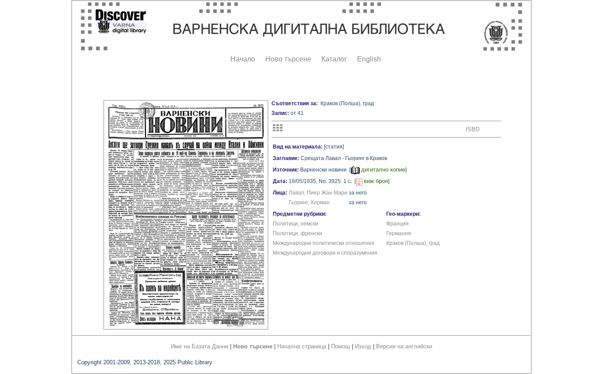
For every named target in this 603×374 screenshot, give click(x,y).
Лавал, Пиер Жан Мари (318, 193)
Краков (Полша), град (413, 243)
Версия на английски (404, 346)
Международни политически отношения (323, 243)
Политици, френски (297, 233)
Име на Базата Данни (199, 346)
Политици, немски (295, 224)
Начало (242, 59)
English (369, 59)
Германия (398, 233)
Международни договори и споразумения (325, 253)
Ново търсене (288, 59)
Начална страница (301, 346)
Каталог (334, 59)
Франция (397, 224)
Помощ (340, 346)
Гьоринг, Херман (309, 202)
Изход (363, 346)
